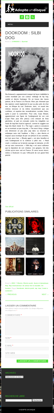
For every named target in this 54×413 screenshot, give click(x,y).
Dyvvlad (25, 41)
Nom (8, 338)
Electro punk (28, 283)
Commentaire (13, 315)
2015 (13, 283)
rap (36, 288)
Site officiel (9, 207)
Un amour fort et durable (31, 285)
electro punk (29, 288)
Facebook (22, 17)
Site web (10, 353)
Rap (6, 285)
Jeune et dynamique (41, 283)
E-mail (9, 346)
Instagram (27, 17)
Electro (20, 283)
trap (39, 288)
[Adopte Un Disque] (27, 13)
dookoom (20, 288)
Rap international (15, 285)
